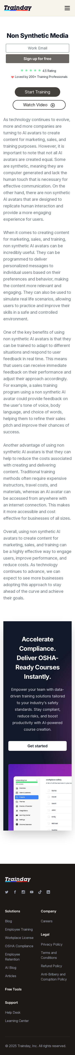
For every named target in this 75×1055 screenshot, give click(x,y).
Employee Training (19, 929)
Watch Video (36, 104)
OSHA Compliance (19, 946)
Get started (38, 746)
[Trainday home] (18, 8)
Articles (10, 976)
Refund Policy (51, 966)
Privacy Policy (51, 944)
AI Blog (10, 968)
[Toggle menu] (67, 8)
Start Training (37, 91)
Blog (8, 921)
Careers (46, 921)
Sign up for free (37, 58)
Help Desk (12, 1012)
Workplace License (19, 938)
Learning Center (17, 1021)
